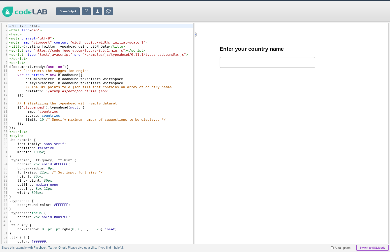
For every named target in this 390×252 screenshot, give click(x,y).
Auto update (343, 248)
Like (93, 247)
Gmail (62, 247)
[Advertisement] (308, 11)
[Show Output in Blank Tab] (86, 11)
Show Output (68, 11)
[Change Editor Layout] (108, 11)
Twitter (52, 247)
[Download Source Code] (97, 11)
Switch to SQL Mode (372, 247)
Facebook (40, 247)
